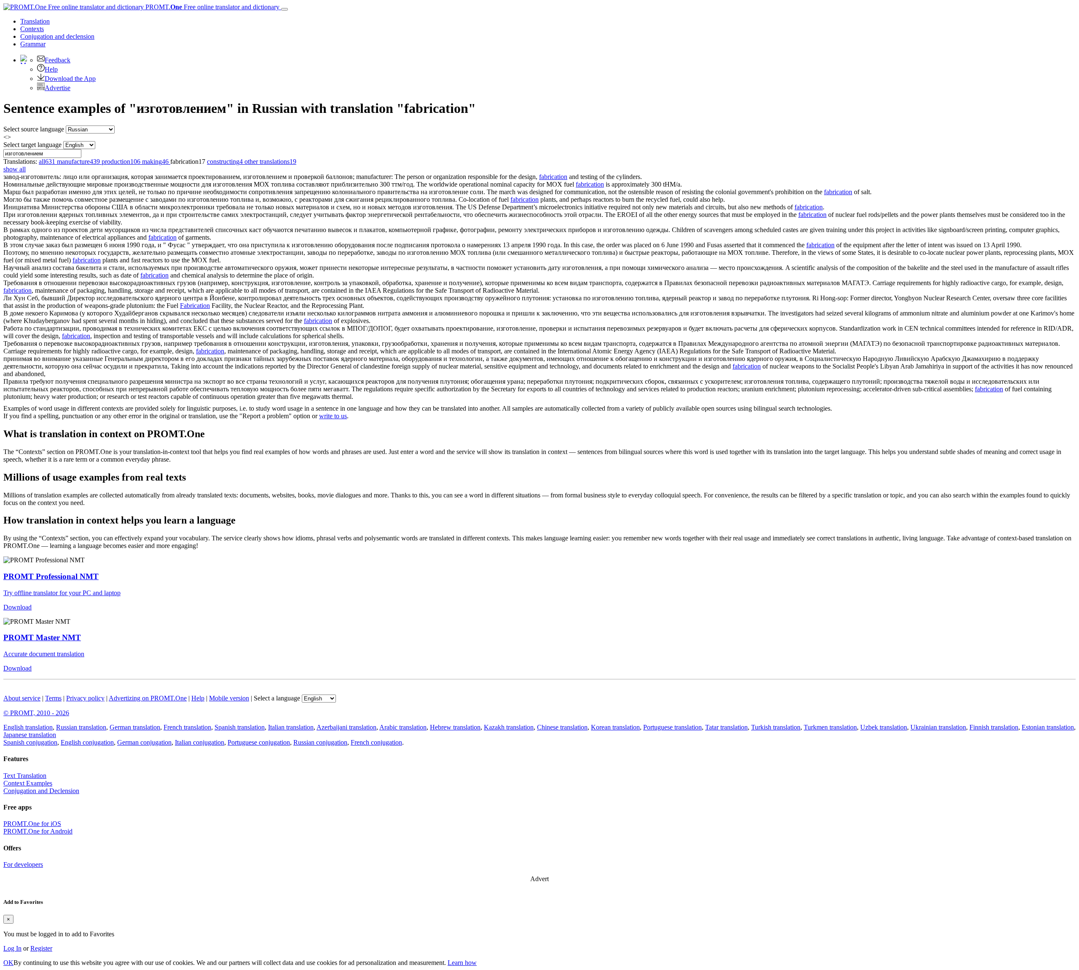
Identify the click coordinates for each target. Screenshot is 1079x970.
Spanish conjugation (30, 742)
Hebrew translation (455, 727)
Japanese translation (29, 734)
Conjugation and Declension (41, 790)
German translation (135, 727)
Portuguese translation (672, 727)
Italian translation (291, 727)
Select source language (33, 129)
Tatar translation (726, 727)
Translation (35, 21)
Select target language (32, 144)
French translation (187, 727)
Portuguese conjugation (259, 742)
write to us (333, 416)
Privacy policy (85, 698)
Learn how (462, 962)
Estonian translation (1048, 727)
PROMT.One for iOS (32, 823)
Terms (53, 698)
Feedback (57, 60)
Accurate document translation (43, 653)
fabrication (553, 176)
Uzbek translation (883, 727)
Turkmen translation (830, 727)
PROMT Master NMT (42, 637)
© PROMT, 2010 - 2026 (36, 712)
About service (21, 698)
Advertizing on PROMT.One (148, 698)
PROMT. (211, 7)
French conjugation (376, 742)
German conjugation (144, 742)
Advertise (57, 87)
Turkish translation (775, 727)
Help (51, 69)
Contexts (32, 28)
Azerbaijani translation (346, 727)
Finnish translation (993, 727)
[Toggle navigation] (284, 9)
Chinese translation (562, 727)
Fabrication (195, 305)
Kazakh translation (509, 727)
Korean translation (615, 727)
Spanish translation (240, 727)
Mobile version (229, 698)
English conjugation (87, 742)
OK (8, 962)
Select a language (277, 698)
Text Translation (24, 775)
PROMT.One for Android (37, 831)
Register (41, 948)
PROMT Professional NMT (51, 576)
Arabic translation (403, 727)
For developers (23, 864)
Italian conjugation (199, 742)
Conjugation (57, 36)
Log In (12, 948)
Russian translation (81, 727)
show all (14, 169)
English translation (28, 727)
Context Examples (27, 783)
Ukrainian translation (938, 727)
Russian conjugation (320, 742)
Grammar (33, 44)
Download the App (70, 78)
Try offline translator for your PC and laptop (62, 592)
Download (17, 607)
